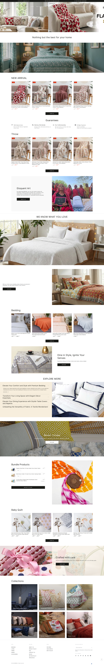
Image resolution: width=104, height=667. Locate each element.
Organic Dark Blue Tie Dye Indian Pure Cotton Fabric (28, 468)
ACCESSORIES (14, 654)
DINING (13, 652)
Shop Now (62, 564)
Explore (64, 364)
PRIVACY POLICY (33, 648)
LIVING (12, 648)
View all (52, 113)
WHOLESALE (32, 657)
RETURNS (49, 647)
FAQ (30, 650)
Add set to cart (28, 487)
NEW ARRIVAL (50, 648)
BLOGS (30, 654)
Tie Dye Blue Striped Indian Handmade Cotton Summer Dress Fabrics (26, 480)
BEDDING (13, 647)
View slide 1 (50, 30)
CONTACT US (32, 652)
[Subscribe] (92, 647)
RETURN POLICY (32, 655)
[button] (12, 3)
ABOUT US (23, 199)
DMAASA (15, 663)
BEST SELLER (50, 650)
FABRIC (13, 650)
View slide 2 (53, 30)
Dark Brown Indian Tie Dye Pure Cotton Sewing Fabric (28, 474)
